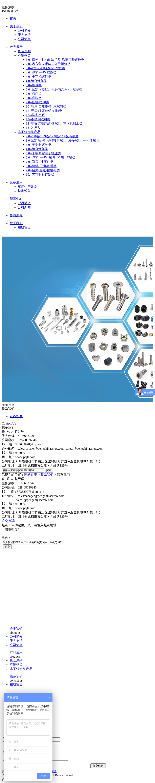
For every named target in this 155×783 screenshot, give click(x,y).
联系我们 (16, 223)
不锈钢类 (24, 55)
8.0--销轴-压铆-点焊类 (41, 166)
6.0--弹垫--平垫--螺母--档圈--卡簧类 (50, 157)
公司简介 (24, 30)
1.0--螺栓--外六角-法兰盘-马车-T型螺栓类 (55, 59)
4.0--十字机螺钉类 (38, 76)
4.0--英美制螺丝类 (38, 144)
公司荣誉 (24, 39)
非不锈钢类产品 (29, 132)
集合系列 (24, 51)
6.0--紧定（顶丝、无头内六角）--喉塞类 (54, 89)
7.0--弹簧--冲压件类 (39, 161)
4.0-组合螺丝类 (36, 81)
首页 (13, 18)
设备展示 (16, 182)
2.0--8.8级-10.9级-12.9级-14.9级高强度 (52, 136)
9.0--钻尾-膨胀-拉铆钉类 (43, 170)
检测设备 (24, 191)
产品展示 (16, 47)
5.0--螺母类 (34, 85)
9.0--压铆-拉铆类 (37, 102)
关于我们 (16, 26)
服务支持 (24, 34)
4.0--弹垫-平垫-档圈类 (41, 72)
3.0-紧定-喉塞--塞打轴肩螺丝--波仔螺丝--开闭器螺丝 (62, 140)
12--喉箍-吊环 (35, 115)
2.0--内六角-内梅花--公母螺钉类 (48, 64)
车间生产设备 (27, 186)
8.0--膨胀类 (34, 98)
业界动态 (24, 203)
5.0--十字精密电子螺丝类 (43, 153)
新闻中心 (16, 199)
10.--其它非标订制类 (40, 174)
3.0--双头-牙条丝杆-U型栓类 (45, 68)
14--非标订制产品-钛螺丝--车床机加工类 (54, 123)
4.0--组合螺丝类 (37, 149)
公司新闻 (24, 207)
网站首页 (30, 474)
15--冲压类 (33, 127)
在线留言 (24, 227)
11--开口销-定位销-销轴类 (44, 110)
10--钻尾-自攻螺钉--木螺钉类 (46, 106)
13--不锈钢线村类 (38, 119)
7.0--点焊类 (34, 93)
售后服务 (16, 215)
